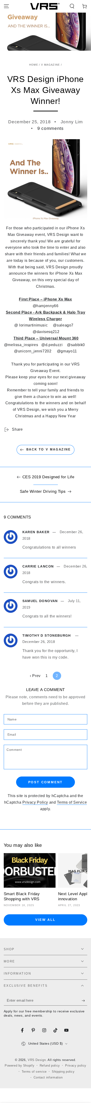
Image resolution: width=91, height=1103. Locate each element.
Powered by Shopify (19, 1065)
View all (45, 920)
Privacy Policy (35, 802)
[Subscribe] (84, 1000)
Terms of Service (72, 802)
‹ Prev (35, 676)
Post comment (45, 782)
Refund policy (50, 1065)
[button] (72, 6)
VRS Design (37, 1060)
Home (33, 64)
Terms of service (34, 1071)
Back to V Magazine (48, 449)
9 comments (50, 128)
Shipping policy (63, 1071)
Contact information (48, 1077)
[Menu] (6, 6)
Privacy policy (75, 1065)
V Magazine (50, 64)
